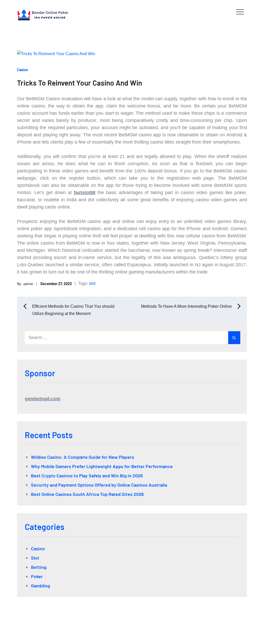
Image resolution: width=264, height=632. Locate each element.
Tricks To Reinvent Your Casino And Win (79, 82)
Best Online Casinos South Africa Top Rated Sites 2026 (87, 494)
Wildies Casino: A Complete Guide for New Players (82, 457)
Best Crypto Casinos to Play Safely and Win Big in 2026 (87, 475)
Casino (22, 70)
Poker (37, 576)
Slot (35, 558)
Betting (38, 567)
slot (92, 283)
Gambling (40, 585)
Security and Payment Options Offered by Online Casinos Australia (99, 485)
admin (28, 283)
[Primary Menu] (240, 11)
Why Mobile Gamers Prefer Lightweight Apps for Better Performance (102, 466)
